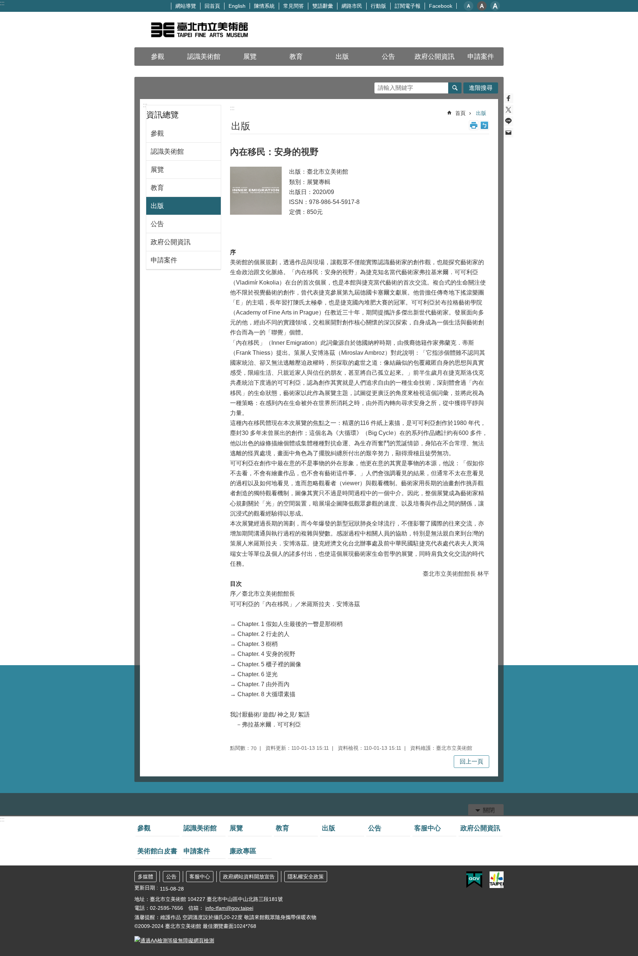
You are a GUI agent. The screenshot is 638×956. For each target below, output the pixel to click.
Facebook (440, 6)
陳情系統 (264, 6)
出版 (342, 56)
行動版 (378, 6)
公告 (388, 56)
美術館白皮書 (157, 851)
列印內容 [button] (473, 125)
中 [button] (482, 6)
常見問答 (293, 6)
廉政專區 (243, 851)
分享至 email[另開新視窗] (508, 132)
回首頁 (212, 6)
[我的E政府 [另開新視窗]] (474, 879)
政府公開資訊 (171, 242)
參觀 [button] (157, 56)
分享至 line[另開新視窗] (508, 121)
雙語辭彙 (322, 6)
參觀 (157, 133)
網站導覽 (185, 6)
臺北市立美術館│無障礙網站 (199, 29)
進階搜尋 (481, 88)
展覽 (250, 56)
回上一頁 (471, 761)
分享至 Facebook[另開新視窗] (508, 98)
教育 (296, 56)
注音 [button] (484, 125)
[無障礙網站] (174, 940)
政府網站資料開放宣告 (249, 877)
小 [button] (468, 6)
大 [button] (495, 6)
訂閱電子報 (408, 6)
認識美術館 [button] (203, 56)
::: (2, 3)
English (237, 6)
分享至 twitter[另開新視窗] (508, 110)
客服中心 (427, 828)
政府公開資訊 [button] (435, 56)
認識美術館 (167, 151)
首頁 (460, 113)
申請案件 (480, 56)
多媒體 (145, 877)
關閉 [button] (489, 810)
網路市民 (352, 6)
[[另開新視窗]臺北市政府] (497, 879)
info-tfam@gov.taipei (229, 908)
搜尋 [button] (455, 87)
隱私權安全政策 (306, 877)
